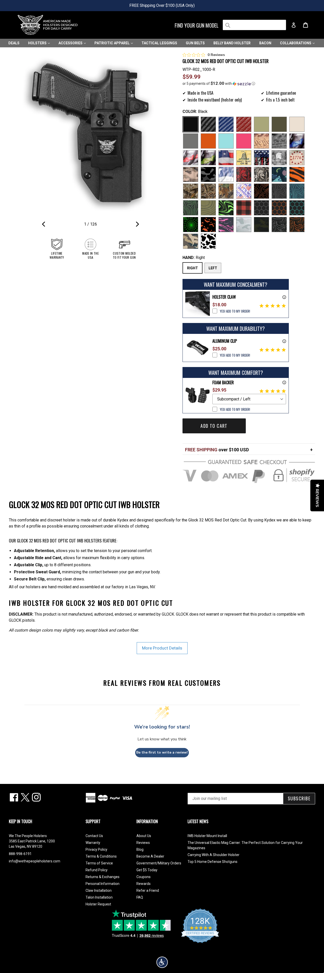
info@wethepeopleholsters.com (34, 861)
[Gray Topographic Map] (279, 191)
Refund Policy (97, 870)
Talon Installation (99, 897)
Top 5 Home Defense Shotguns (212, 862)
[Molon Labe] (279, 157)
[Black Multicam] (261, 224)
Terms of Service (99, 863)
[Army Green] (261, 124)
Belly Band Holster (232, 43)
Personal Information (102, 884)
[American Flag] (226, 157)
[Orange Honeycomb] (279, 207)
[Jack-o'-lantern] (208, 224)
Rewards (143, 884)
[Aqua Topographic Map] (297, 191)
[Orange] (208, 141)
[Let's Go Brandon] (243, 191)
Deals (13, 43)
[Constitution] (261, 141)
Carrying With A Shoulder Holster (213, 855)
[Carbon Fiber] (208, 124)
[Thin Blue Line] (297, 141)
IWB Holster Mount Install (207, 836)
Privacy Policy (96, 849)
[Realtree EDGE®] (190, 191)
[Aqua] (226, 141)
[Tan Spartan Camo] (261, 174)
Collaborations (296, 43)
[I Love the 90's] (279, 174)
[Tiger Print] (297, 174)
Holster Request (98, 904)
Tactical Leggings (159, 43)
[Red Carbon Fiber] (243, 124)
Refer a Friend (147, 890)
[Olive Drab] (279, 124)
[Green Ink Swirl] (226, 207)
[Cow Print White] (208, 241)
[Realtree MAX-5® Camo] (208, 191)
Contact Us (94, 836)
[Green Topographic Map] (190, 207)
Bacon (265, 43)
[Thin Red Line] (190, 157)
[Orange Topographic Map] (261, 191)
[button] (249, 83)
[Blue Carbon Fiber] (226, 124)
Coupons (143, 877)
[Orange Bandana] (297, 224)
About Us (143, 836)
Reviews (143, 843)
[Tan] (297, 124)
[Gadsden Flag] (243, 157)
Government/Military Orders (158, 863)
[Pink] (243, 141)
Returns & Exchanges (102, 877)
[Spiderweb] (190, 224)
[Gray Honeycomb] (261, 207)
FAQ (139, 897)
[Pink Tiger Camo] (226, 224)
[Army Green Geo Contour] (208, 207)
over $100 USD (217, 449)
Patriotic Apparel (112, 43)
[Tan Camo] (190, 174)
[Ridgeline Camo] (190, 241)
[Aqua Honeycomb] (297, 207)
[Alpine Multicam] (243, 224)
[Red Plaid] (243, 207)
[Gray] (190, 141)
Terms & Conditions (101, 856)
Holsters (37, 43)
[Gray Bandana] (279, 224)
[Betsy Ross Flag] (297, 157)
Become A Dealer (150, 856)
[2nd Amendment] (279, 141)
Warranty (93, 843)
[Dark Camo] (208, 174)
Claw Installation (99, 890)
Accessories (70, 43)
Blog (140, 849)
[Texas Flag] (226, 174)
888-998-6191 (20, 854)
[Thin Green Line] (208, 157)
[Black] (190, 124)
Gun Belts (195, 43)
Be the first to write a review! (162, 752)
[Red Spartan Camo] (243, 174)
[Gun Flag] (261, 157)
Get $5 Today (146, 870)
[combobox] (254, 25)
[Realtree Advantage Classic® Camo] (226, 191)
